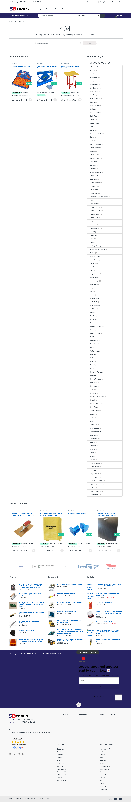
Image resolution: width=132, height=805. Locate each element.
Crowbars (93, 151)
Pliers (91, 330)
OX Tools (103, 778)
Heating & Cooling (95, 246)
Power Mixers (94, 340)
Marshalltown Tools (106, 749)
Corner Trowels (95, 147)
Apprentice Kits (43, 9)
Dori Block (93, 165)
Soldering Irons (94, 428)
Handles (92, 239)
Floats (92, 200)
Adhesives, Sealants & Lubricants (100, 67)
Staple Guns (93, 449)
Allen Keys (93, 74)
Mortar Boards (65, 63)
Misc (91, 291)
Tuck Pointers (94, 495)
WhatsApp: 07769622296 (19, 2)
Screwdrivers (94, 400)
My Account (105, 2)
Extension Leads (95, 189)
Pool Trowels (94, 337)
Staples (92, 452)
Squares (92, 442)
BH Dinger (103, 760)
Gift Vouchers (94, 218)
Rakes (92, 365)
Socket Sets (93, 424)
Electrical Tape (94, 186)
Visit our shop (93, 2)
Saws (91, 389)
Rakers (92, 361)
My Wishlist (60, 766)
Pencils (92, 316)
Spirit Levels (93, 438)
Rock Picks (93, 375)
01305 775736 (37, 2)
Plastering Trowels (95, 326)
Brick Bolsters (40, 63)
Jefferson (103, 783)
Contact (70, 9)
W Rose (102, 752)
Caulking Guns (94, 123)
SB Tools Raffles (62, 775)
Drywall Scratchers (95, 172)
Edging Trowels (95, 182)
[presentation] (122, 566)
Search (89, 43)
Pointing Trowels (95, 333)
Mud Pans (93, 309)
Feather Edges (94, 193)
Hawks (92, 242)
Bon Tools (103, 755)
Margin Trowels (95, 277)
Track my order (62, 769)
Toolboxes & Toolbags (97, 484)
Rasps (92, 368)
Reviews (59, 778)
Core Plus (103, 786)
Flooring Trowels (95, 207)
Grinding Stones (95, 228)
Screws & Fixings (95, 403)
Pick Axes (93, 319)
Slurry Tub (93, 417)
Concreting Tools (95, 144)
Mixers (92, 295)
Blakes (102, 772)
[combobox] (56, 16)
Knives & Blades (95, 256)
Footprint (103, 775)
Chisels (92, 130)
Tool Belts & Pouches (96, 481)
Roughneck (103, 789)
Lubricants (93, 270)
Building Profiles (95, 112)
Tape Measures (95, 463)
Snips (91, 421)
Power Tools (94, 344)
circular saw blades (96, 133)
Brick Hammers (94, 88)
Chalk (91, 126)
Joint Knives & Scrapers (97, 249)
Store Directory (62, 780)
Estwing (102, 763)
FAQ (58, 760)
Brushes (92, 102)
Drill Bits (92, 168)
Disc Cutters (93, 161)
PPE (91, 347)
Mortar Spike (94, 302)
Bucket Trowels (95, 105)
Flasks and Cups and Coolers (99, 196)
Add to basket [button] (30, 99)
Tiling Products (94, 474)
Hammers (93, 235)
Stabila (102, 757)
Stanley (102, 780)
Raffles (62, 9)
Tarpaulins (93, 470)
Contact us (60, 749)
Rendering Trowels (96, 372)
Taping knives (94, 466)
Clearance (93, 140)
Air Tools (92, 70)
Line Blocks (15, 63)
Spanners (93, 435)
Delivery (59, 757)
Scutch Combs (94, 410)
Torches (92, 487)
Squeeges (93, 445)
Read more (33, 550)
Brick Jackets (94, 91)
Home (11, 21)
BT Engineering (105, 766)
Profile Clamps (94, 351)
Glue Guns (93, 225)
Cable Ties (93, 116)
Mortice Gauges (95, 305)
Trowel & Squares (95, 491)
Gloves (92, 221)
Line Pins (92, 267)
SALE (54, 9)
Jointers (92, 253)
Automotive (93, 77)
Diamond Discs (94, 158)
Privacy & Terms (43, 798)
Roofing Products (95, 379)
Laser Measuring (95, 260)
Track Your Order (117, 2)
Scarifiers (93, 393)
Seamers (92, 414)
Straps (92, 456)
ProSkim (92, 354)
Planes (92, 323)
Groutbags (93, 232)
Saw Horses (93, 386)
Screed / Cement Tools (97, 396)
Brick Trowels (94, 98)
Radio (91, 358)
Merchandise (94, 284)
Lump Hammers (94, 274)
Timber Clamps (94, 477)
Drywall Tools (94, 175)
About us (60, 752)
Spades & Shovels (95, 431)
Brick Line (93, 95)
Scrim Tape (93, 407)
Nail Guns (93, 312)
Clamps (92, 137)
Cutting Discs (94, 154)
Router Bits (93, 382)
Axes (91, 81)
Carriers (92, 119)
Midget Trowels (95, 288)
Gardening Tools (95, 211)
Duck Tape (93, 179)
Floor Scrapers (94, 203)
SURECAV (93, 459)
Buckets (92, 109)
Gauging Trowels (95, 214)
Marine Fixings (94, 281)
